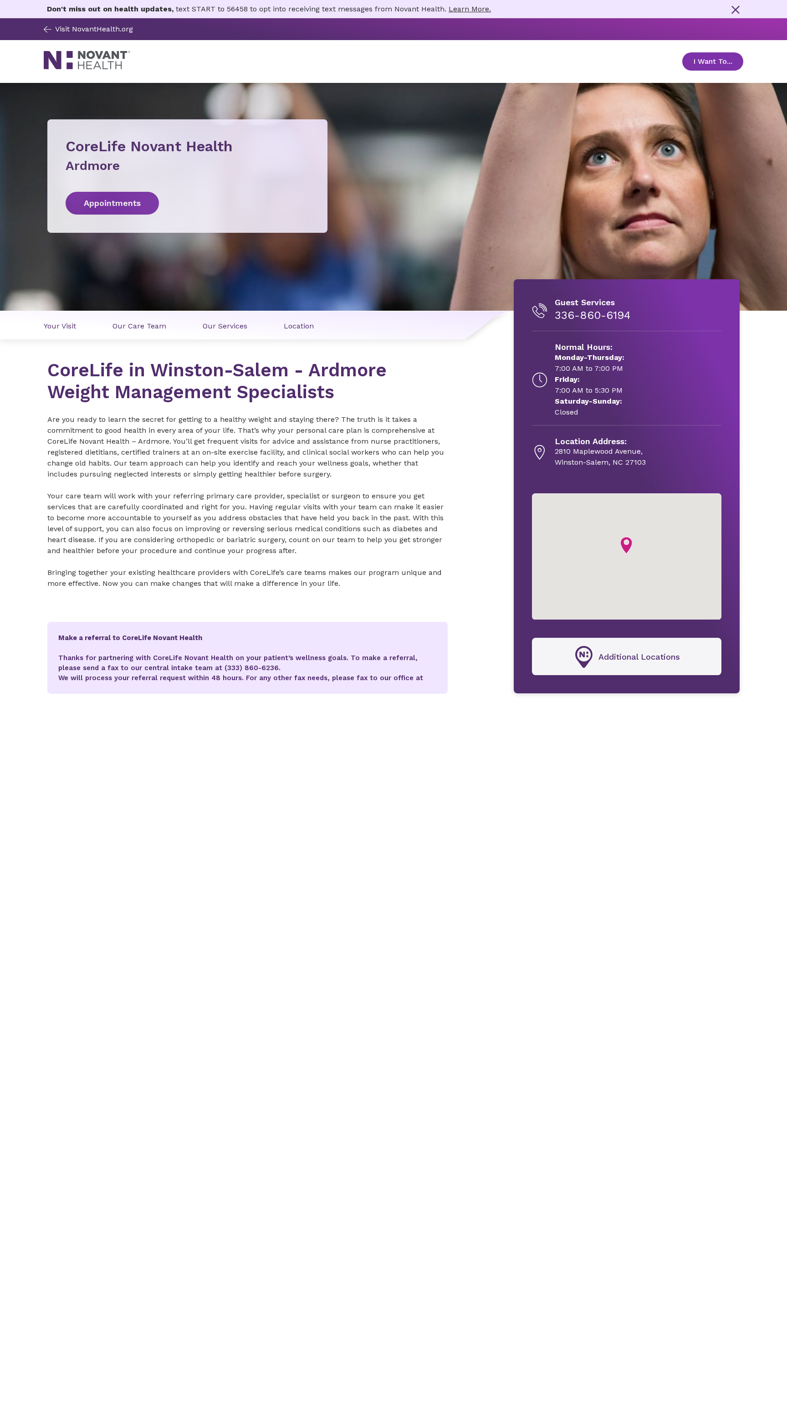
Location (299, 326)
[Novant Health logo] (87, 66)
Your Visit (60, 326)
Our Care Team (139, 326)
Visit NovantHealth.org (94, 29)
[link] (187, 203)
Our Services (225, 326)
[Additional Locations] (627, 657)
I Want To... (718, 61)
